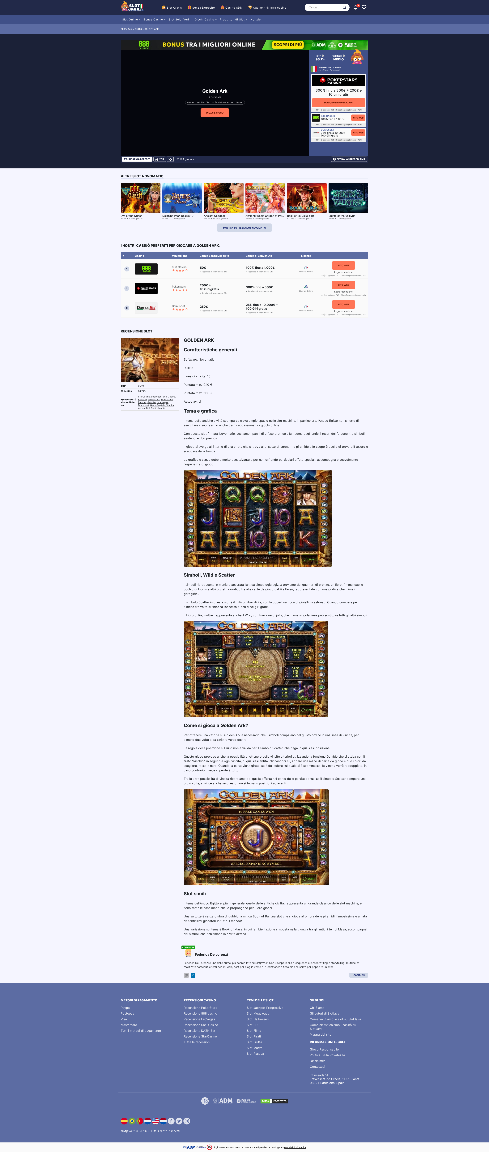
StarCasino (144, 396)
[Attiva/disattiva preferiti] (364, 7)
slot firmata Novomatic (218, 433)
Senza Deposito (203, 7)
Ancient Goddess (215, 215)
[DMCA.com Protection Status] (274, 1101)
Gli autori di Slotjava (324, 1013)
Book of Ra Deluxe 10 (300, 215)
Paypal (125, 1008)
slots (138, 29)
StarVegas (162, 402)
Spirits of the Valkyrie (342, 215)
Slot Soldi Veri (179, 19)
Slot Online (130, 19)
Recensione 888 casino (200, 1013)
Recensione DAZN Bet (199, 1031)
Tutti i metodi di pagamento (141, 1031)
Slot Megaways (258, 1013)
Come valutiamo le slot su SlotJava (335, 1019)
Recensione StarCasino (200, 1036)
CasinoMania (158, 408)
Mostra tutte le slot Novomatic (244, 227)
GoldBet (151, 402)
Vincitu (170, 405)
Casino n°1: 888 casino (269, 7)
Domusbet (143, 405)
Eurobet (142, 402)
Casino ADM (234, 7)
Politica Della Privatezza (327, 1055)
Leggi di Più (359, 975)
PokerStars (154, 399)
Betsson (142, 399)
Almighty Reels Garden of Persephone (269, 215)
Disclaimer (317, 1061)
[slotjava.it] (132, 7)
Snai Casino (169, 396)
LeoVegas (156, 396)
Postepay (127, 1013)
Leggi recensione (343, 272)
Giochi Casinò (204, 19)
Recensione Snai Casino (201, 1025)
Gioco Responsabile (324, 1049)
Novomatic (216, 97)
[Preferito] (170, 159)
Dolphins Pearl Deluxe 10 (177, 215)
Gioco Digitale (157, 405)
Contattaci (317, 1066)
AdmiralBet (144, 408)
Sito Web (358, 117)
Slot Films (254, 1031)
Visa (124, 1019)
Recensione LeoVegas (199, 1019)
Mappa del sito (320, 1034)
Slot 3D (252, 1025)
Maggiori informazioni (338, 102)
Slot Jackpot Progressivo (265, 1008)
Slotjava (126, 29)
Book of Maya (232, 929)
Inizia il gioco (214, 112)
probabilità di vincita (295, 1147)
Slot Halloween (258, 1019)
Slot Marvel (255, 1048)
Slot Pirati (254, 1036)
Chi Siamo (317, 1008)
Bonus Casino (153, 19)
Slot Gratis (174, 7)
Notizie (255, 19)
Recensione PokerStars (200, 1008)
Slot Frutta (254, 1042)
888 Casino (167, 399)
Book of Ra (261, 916)
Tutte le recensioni (197, 1042)
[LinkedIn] (193, 975)
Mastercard (129, 1025)
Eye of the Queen (131, 215)
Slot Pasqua (255, 1053)
